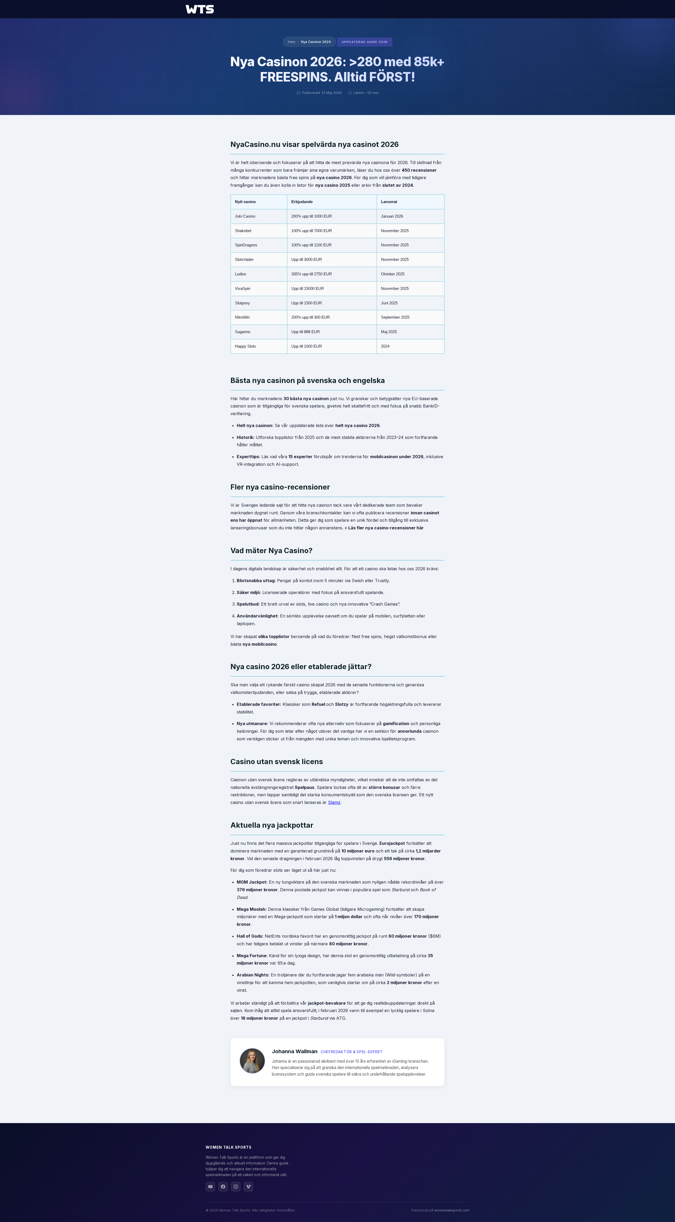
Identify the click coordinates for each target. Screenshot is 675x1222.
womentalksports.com (451, 1210)
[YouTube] (210, 1186)
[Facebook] (223, 1186)
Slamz (334, 802)
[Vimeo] (248, 1186)
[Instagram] (235, 1186)
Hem (292, 42)
